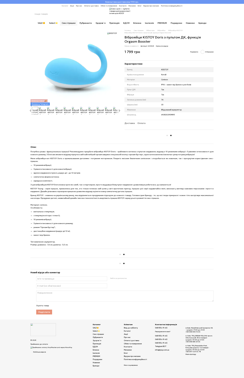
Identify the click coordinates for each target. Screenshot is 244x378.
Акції (72, 6)
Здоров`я (100, 23)
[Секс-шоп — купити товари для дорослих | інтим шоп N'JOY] (43, 329)
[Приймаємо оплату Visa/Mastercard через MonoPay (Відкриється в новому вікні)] (51, 347)
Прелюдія (114, 23)
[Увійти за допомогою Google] (133, 278)
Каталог (65, 6)
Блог (139, 6)
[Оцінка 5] (69, 305)
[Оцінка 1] (53, 305)
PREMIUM (162, 23)
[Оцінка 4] (65, 305)
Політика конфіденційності (171, 6)
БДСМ (126, 23)
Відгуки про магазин (151, 6)
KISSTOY (164, 69)
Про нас (79, 6)
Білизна (137, 23)
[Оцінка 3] (61, 305)
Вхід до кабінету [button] (131, 328)
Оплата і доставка (91, 6)
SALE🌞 (41, 23)
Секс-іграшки (68, 23)
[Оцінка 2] (57, 305)
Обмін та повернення (109, 6)
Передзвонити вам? (162, 331)
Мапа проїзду (191, 354)
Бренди (202, 23)
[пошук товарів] (32, 14)
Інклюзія (149, 23)
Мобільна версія (39, 352)
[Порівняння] (198, 14)
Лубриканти (85, 23)
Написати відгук (162, 46)
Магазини (132, 6)
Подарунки (176, 23)
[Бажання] (205, 14)
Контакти (122, 6)
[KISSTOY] (112, 33)
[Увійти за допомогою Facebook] (129, 278)
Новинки (190, 23)
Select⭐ (53, 23)
